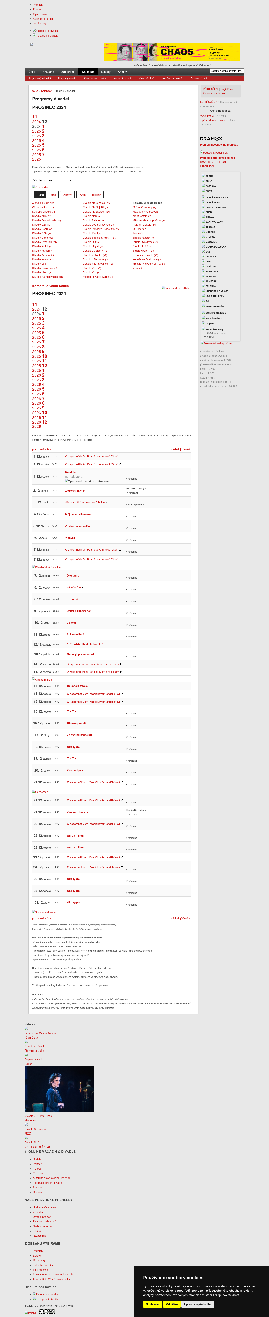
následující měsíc (181, 449)
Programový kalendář (39, 78)
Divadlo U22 (91, 242)
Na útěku (70, 472)
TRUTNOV (210, 286)
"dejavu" (210, 323)
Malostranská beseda (147, 211)
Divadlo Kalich (42, 246)
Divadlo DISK (42, 233)
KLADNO (210, 227)
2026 (38, 372)
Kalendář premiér (43, 18)
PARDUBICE (212, 271)
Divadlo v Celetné (95, 250)
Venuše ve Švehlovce (147, 259)
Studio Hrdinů (142, 246)
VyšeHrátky (206, 116)
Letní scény (39, 23)
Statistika (38, 1187)
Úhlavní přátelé (76, 723)
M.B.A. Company (144, 207)
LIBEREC (210, 232)
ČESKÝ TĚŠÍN (212, 202)
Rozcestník (39, 1235)
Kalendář (88, 72)
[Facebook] (45, 31)
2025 (38, 128)
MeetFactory (142, 216)
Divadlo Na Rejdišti (95, 207)
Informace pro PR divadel (47, 1182)
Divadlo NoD (91, 216)
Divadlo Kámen (42, 250)
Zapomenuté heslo (214, 93)
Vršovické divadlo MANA (149, 263)
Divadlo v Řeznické (96, 259)
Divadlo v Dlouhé (95, 255)
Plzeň (82, 194)
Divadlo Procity (93, 233)
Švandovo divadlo (145, 255)
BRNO (208, 181)
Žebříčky (38, 1212)
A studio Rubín (43, 203)
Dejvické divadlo (44, 211)
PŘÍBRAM (210, 276)
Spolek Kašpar (143, 237)
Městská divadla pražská (149, 220)
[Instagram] (45, 35)
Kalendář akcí (146, 78)
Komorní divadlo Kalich (50, 285)
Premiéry (38, 4)
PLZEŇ (209, 191)
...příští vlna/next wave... (214, 120)
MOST (208, 251)
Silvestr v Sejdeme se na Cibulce (85, 502)
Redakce (38, 1159)
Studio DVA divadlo (146, 242)
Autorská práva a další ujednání (51, 1178)
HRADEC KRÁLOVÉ (216, 207)
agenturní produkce (215, 312)
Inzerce (37, 1168)
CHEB (208, 212)
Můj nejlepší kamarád (78, 514)
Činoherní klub (43, 207)
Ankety (122, 72)
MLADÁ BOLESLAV (215, 246)
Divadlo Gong (42, 237)
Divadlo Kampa (43, 255)
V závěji (70, 538)
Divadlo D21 (41, 224)
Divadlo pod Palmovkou (99, 224)
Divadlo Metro (42, 272)
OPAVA (209, 261)
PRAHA (209, 176)
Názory (106, 72)
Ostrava (67, 194)
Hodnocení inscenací (45, 1207)
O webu (37, 1192)
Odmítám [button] (172, 1304)
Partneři (37, 1164)
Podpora (38, 1173)
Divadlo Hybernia (44, 242)
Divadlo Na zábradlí (96, 211)
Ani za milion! (75, 634)
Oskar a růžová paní (79, 611)
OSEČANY (210, 266)
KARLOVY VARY (214, 222)
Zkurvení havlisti (75, 490)
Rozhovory (39, 1260)
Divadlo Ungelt (93, 246)
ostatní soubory (213, 318)
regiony (96, 194)
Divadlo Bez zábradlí (46, 220)
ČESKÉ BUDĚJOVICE (216, 197)
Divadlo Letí (40, 263)
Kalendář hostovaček (95, 78)
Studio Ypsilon (143, 250)
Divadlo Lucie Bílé (45, 268)
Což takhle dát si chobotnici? (85, 644)
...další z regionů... (214, 306)
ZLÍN (207, 301)
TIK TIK (71, 711)
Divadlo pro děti (42, 1217)
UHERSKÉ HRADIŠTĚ (216, 291)
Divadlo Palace (93, 220)
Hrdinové (72, 599)
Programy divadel (67, 78)
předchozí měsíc (41, 449)
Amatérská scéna (200, 78)
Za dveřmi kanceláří (77, 526)
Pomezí (139, 233)
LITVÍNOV (210, 236)
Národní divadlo (144, 224)
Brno (53, 194)
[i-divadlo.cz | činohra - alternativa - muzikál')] (31, 45)
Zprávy (37, 9)
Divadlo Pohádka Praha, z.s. (101, 229)
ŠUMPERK (211, 281)
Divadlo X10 (92, 272)
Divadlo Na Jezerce (96, 203)
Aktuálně (48, 72)
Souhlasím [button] (153, 1304)
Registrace (227, 89)
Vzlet (138, 268)
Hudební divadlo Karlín (98, 276)
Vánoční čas (74, 587)
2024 (36, 119)
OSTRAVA (210, 186)
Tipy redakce (40, 14)
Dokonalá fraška (77, 686)
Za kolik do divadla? (44, 1221)
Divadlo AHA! (42, 216)
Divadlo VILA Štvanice (98, 263)
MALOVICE (211, 241)
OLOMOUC (211, 256)
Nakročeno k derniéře (172, 78)
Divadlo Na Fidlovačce (47, 276)
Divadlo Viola (92, 268)
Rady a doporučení (44, 1226)
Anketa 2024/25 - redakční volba (52, 1279)
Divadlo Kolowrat (43, 259)
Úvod (31, 72)
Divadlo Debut (42, 229)
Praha (40, 194)
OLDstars (140, 229)
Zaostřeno (68, 72)
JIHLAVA (210, 217)
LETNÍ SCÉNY (208, 102)
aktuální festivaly (214, 329)
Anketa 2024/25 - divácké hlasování (53, 1274)
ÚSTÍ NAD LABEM (214, 296)
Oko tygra (73, 575)
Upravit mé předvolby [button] (197, 1304)
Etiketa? (37, 1231)
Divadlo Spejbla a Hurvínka (101, 237)
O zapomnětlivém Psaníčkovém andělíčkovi (91, 456)
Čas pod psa (75, 770)
